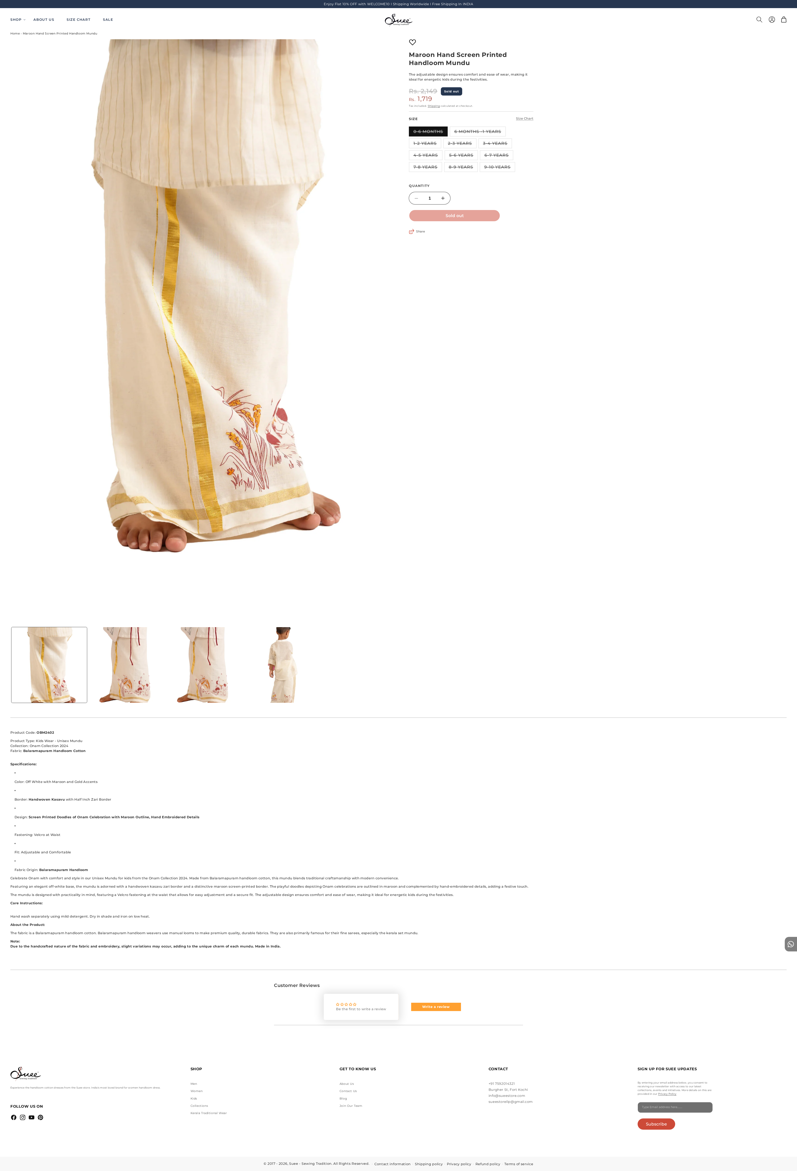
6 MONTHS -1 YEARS (480, 132)
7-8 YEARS (427, 168)
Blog (343, 1098)
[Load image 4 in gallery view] (282, 665)
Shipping (434, 105)
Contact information (392, 1164)
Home (15, 33)
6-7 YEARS (498, 156)
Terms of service (518, 1164)
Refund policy (488, 1164)
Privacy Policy (667, 1093)
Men (194, 1084)
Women (197, 1091)
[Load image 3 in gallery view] (204, 665)
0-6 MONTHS (430, 132)
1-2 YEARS (427, 144)
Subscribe (656, 1124)
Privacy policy (459, 1164)
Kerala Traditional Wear (209, 1113)
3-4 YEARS (497, 144)
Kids (194, 1098)
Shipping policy (429, 1164)
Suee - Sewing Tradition (310, 1164)
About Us (347, 1084)
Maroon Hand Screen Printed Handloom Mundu (60, 33)
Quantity (419, 186)
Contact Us (348, 1091)
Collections (199, 1106)
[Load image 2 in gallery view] (127, 665)
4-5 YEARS (428, 156)
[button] (18, 20)
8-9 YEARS (463, 168)
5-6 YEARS (463, 156)
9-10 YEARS (499, 168)
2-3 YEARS (462, 144)
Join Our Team (351, 1106)
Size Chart (524, 118)
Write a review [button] (436, 1007)
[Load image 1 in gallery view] (49, 665)
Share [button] (420, 231)
